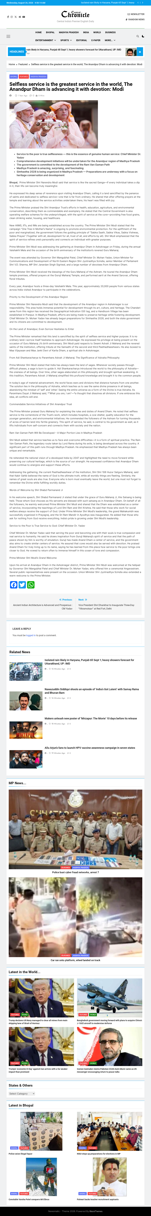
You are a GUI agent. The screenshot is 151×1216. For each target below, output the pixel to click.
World (97, 32)
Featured (24, 76)
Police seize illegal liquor (20, 1154)
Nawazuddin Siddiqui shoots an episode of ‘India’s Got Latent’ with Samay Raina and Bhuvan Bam (107, 3)
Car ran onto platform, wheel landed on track (75, 960)
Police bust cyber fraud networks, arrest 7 (75, 872)
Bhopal (50, 32)
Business (110, 32)
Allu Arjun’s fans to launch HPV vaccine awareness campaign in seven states (90, 747)
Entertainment (44, 40)
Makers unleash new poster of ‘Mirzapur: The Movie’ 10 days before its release (91, 718)
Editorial (81, 40)
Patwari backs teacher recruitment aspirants (98, 1199)
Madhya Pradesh (69, 32)
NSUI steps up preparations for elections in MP (98, 1154)
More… (109, 40)
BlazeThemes (96, 1211)
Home (38, 32)
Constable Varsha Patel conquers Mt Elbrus (29, 1199)
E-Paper (95, 40)
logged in (31, 635)
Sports (64, 40)
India (86, 32)
